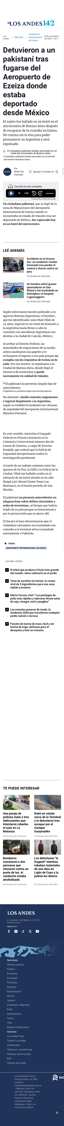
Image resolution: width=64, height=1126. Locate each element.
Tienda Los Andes (16, 1040)
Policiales (18, 37)
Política (11, 969)
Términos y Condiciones (19, 1049)
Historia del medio (16, 1063)
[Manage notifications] (57, 1112)
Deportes (11, 987)
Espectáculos (14, 991)
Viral (9, 1022)
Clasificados (13, 1045)
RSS (9, 1058)
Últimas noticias (15, 964)
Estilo (10, 1009)
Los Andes (6, 37)
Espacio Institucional (18, 1027)
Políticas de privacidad (19, 1054)
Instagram (16, 931)
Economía (12, 973)
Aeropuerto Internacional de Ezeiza (26, 548)
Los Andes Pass (15, 1036)
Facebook (9, 931)
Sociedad (12, 978)
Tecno (10, 1018)
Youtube (37, 931)
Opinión (11, 1000)
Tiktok (23, 931)
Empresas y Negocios (18, 1004)
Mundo (10, 996)
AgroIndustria (14, 1013)
